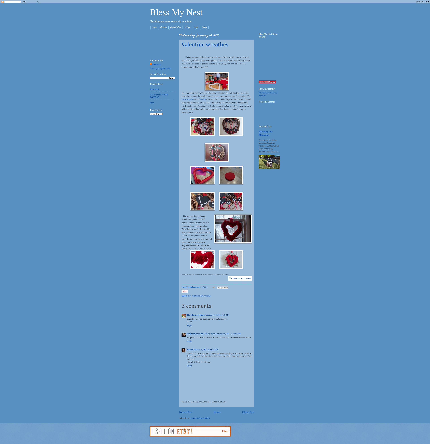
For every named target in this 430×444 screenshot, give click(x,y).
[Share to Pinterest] (227, 287)
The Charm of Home (196, 314)
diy (189, 295)
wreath (203, 99)
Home (154, 27)
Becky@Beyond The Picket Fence (201, 333)
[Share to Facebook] (225, 287)
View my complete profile (160, 68)
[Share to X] (222, 287)
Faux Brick (154, 89)
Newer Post (185, 412)
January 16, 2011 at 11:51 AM (205, 349)
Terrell (190, 349)
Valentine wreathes (205, 45)
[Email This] (218, 287)
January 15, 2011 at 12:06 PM (228, 333)
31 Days (187, 27)
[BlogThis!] (220, 287)
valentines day (197, 295)
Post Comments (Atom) (200, 418)
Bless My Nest (176, 12)
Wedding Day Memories (266, 133)
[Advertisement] (161, 44)
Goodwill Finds (175, 27)
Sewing (204, 27)
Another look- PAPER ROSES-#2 (159, 95)
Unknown (156, 64)
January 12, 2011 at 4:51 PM (217, 315)
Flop (152, 102)
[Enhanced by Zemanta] (240, 278)
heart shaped (187, 99)
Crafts (196, 27)
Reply (189, 325)
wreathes (207, 295)
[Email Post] (213, 287)
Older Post (248, 412)
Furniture (163, 27)
